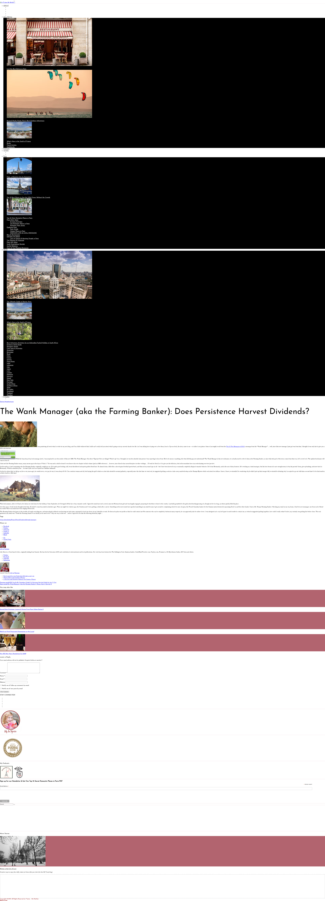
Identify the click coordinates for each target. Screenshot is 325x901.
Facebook (6, 526)
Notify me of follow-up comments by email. (15, 685)
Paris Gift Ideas (12, 242)
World (5, 250)
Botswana (10, 352)
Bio (4, 538)
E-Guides (6, 397)
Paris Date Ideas (12, 220)
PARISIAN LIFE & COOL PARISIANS (23, 233)
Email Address (4, 786)
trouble (25, 520)
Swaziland (10, 391)
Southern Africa (12, 386)
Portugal (10, 382)
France (9, 358)
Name (2, 676)
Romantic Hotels (12, 346)
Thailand (10, 393)
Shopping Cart (12, 399)
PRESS (9, 11)
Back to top (3, 900)
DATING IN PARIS (13, 237)
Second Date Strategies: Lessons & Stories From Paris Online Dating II (22, 609)
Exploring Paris (12, 227)
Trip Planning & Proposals (15, 154)
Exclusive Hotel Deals (14, 345)
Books (9, 143)
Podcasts (6, 149)
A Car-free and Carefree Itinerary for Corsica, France (19, 579)
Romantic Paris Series (17, 225)
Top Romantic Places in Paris (20, 224)
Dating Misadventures (7, 401)
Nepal (9, 378)
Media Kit (10, 13)
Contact (9, 15)
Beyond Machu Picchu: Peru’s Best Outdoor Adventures (25, 121)
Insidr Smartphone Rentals (16, 244)
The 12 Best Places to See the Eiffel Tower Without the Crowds (28, 197)
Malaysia (10, 374)
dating (9, 520)
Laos (8, 371)
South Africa (11, 384)
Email (5, 535)
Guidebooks (11, 147)
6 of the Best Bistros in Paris (16, 69)
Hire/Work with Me (13, 9)
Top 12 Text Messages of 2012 (235, 446)
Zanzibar (10, 395)
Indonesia (10, 365)
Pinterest (6, 529)
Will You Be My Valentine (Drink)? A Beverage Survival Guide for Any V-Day (28, 582)
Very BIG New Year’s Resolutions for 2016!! (13, 653)
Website (2, 682)
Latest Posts (7, 539)
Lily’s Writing (7, 17)
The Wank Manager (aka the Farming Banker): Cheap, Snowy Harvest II (26, 584)
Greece (9, 359)
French (17, 520)
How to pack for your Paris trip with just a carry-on (18, 576)
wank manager (31, 520)
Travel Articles (12, 145)
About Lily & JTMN (13, 7)
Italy (8, 367)
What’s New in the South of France (19, 141)
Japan (9, 369)
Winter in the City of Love (8, 869)
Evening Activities (16, 222)
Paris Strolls (14, 229)
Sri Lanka (10, 389)
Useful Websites (12, 246)
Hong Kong (11, 361)
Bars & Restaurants (13, 235)
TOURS (6, 151)
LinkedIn (6, 533)
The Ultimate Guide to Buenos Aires (19, 302)
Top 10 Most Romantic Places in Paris (19, 218)
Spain (8, 387)
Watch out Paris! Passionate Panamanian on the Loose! (17, 631)
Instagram (6, 560)
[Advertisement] (12, 818)
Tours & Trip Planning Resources (18, 248)
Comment (3, 673)
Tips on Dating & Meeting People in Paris (24, 238)
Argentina (10, 350)
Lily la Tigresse (15, 573)
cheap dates (3, 520)
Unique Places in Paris (17, 231)
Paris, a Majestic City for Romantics (19, 177)
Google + (6, 531)
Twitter (5, 528)
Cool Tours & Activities (14, 348)
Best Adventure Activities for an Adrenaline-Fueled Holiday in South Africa (32, 343)
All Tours (10, 152)
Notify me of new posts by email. (12, 688)
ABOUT (6, 6)
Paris (5, 156)
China (8, 356)
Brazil (8, 354)
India (8, 363)
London (9, 373)
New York (10, 380)
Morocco (10, 376)
